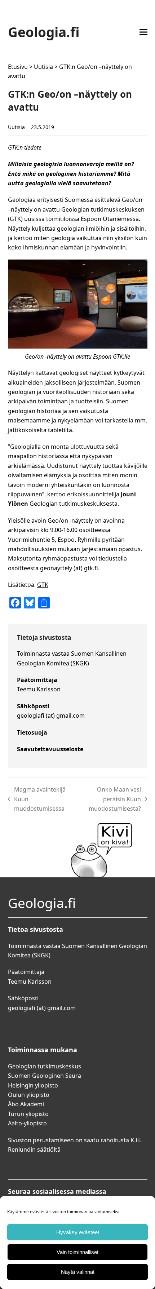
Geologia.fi (44, 32)
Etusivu (18, 67)
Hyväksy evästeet (77, 1232)
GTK (42, 585)
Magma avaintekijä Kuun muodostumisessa (37, 798)
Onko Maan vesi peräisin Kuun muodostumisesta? (109, 798)
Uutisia (43, 67)
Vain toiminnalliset (77, 1252)
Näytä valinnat (77, 1272)
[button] (143, 32)
